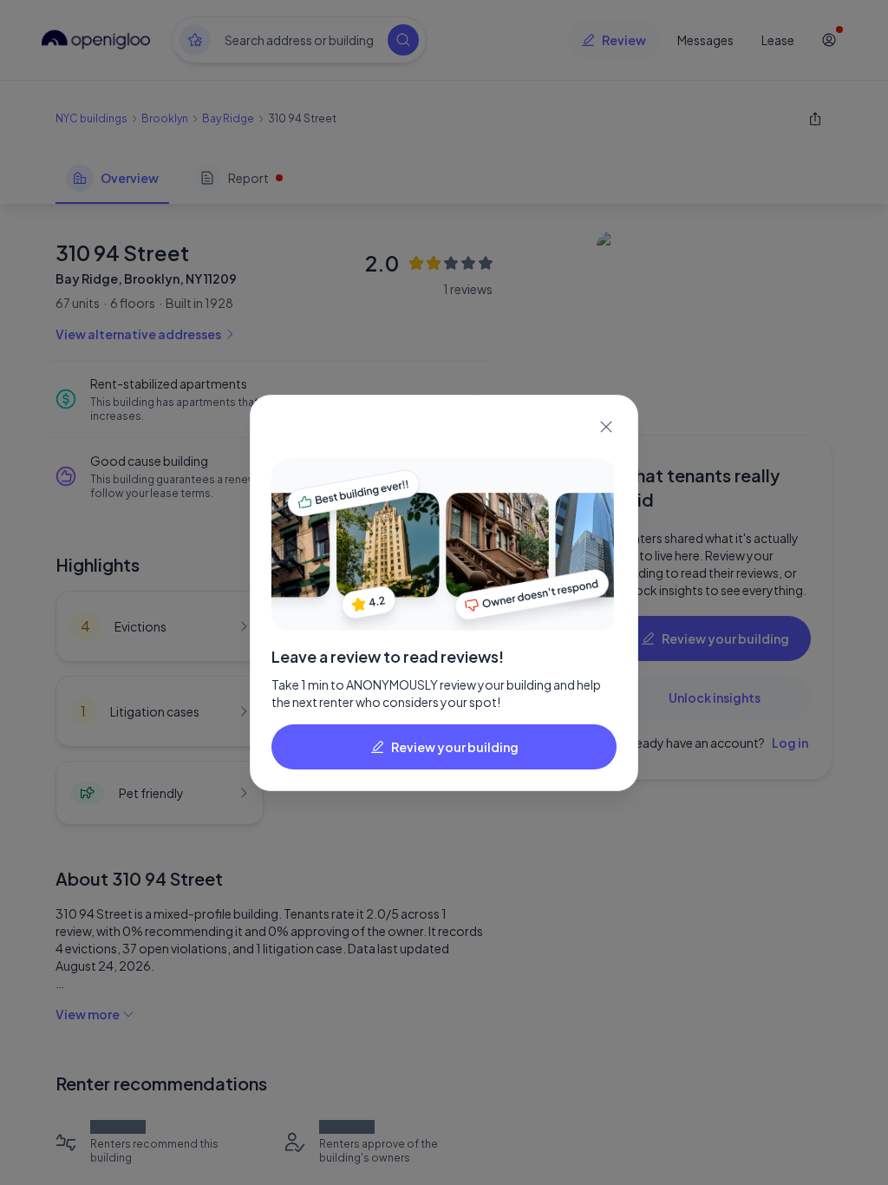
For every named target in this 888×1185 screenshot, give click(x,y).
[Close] (606, 426)
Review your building (455, 747)
